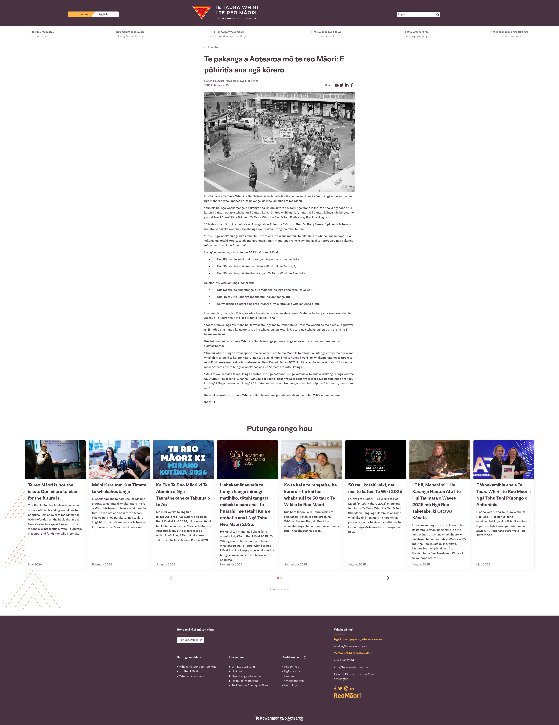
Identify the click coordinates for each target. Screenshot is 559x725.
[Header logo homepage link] (223, 12)
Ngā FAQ (238, 671)
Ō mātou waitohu (243, 667)
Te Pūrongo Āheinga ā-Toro (250, 685)
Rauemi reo (291, 667)
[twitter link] (340, 688)
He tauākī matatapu (245, 681)
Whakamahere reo (191, 676)
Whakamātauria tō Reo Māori (198, 667)
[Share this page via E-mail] (337, 85)
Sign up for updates (190, 640)
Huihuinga (291, 685)
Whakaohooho (294, 681)
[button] (42, 34)
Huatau (289, 676)
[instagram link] (346, 688)
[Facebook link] (335, 688)
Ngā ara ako (292, 671)
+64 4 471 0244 (344, 660)
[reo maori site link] (358, 695)
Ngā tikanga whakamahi (247, 676)
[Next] (387, 578)
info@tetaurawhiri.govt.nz (351, 667)
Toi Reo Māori (188, 671)
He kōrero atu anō (280, 589)
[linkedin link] (352, 688)
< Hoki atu (211, 47)
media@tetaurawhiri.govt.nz (352, 646)
